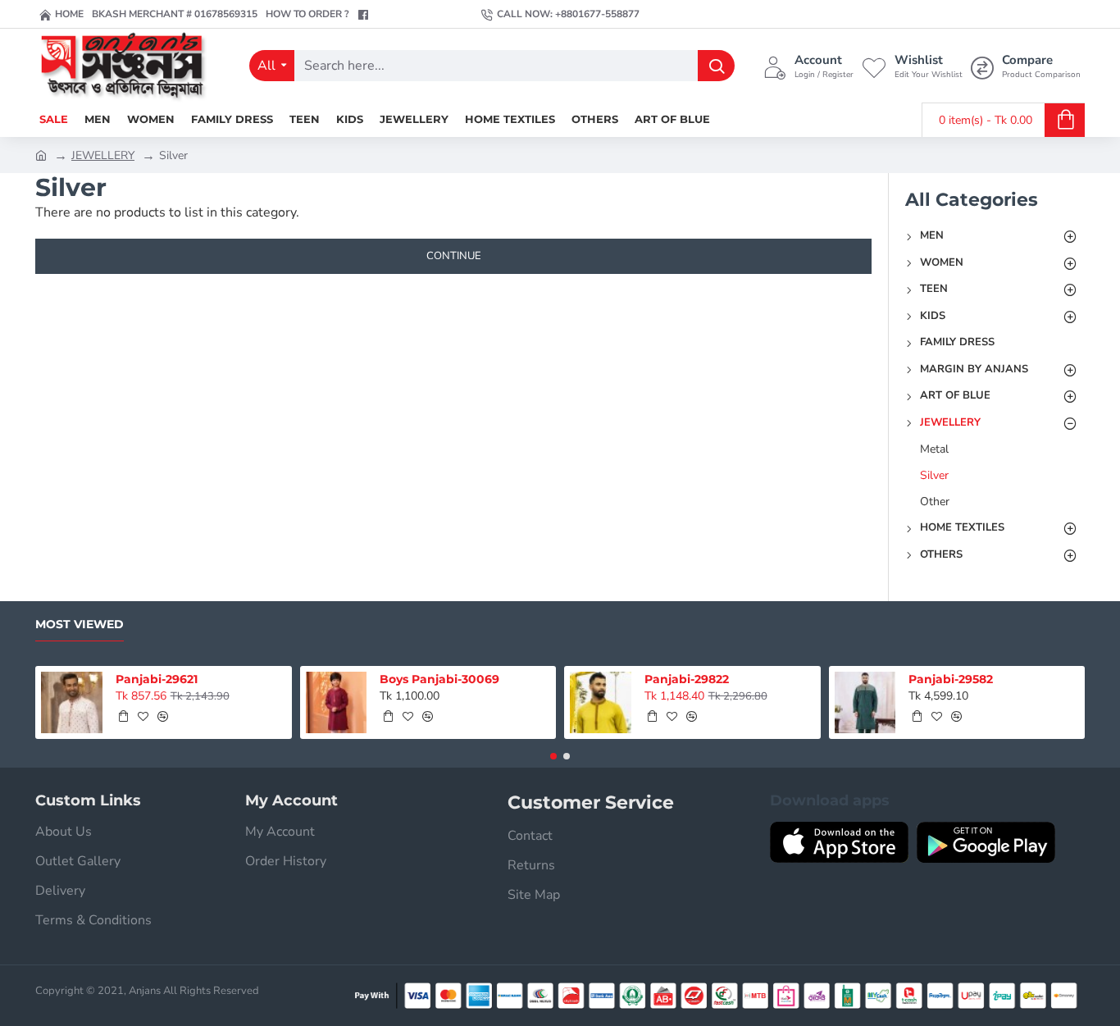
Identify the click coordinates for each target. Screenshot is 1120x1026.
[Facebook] (365, 15)
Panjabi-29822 (686, 679)
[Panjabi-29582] (865, 702)
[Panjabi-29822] (600, 702)
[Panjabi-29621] (71, 702)
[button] (123, 716)
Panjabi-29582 (950, 679)
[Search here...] (716, 65)
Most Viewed (79, 625)
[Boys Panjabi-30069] (336, 702)
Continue (453, 256)
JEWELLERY (102, 155)
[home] (41, 154)
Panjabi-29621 (157, 679)
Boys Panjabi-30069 (439, 679)
